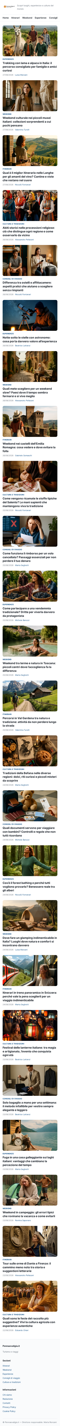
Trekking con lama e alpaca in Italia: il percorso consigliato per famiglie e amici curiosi (30, 66)
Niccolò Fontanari (23, 184)
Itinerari (15, 17)
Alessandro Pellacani (24, 239)
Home (6, 17)
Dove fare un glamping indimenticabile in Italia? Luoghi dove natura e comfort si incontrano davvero (30, 941)
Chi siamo (7, 1395)
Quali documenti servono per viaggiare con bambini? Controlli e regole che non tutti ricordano (29, 831)
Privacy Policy (9, 1407)
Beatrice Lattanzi (22, 345)
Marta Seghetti (22, 565)
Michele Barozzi (22, 620)
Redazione (8, 1399)
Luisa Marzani (21, 75)
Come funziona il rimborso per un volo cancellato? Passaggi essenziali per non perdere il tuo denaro (29, 557)
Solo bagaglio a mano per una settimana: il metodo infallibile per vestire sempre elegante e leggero (30, 1106)
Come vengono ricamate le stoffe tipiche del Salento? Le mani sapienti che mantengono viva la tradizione (30, 502)
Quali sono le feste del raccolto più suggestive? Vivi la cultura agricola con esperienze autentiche (29, 1322)
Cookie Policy (9, 1411)
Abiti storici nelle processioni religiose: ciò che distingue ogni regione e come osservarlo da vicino (29, 231)
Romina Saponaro (23, 1220)
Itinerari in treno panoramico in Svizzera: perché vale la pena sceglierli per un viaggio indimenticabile (30, 996)
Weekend (27, 17)
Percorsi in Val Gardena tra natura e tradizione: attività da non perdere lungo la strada (29, 722)
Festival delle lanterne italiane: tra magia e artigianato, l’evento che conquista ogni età (29, 1051)
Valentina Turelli (22, 129)
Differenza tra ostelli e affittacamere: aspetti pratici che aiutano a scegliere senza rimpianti (28, 286)
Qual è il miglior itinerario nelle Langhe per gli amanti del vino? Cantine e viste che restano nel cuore (28, 176)
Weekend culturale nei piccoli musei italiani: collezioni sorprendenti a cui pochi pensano (27, 121)
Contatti (6, 1403)
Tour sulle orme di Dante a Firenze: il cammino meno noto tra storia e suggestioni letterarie (27, 1267)
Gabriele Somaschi (23, 455)
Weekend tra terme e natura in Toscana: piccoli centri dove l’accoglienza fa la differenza (29, 667)
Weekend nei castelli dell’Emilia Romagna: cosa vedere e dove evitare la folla (29, 447)
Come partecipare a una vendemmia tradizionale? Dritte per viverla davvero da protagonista (29, 612)
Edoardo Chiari (21, 1330)
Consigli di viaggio (12, 279)
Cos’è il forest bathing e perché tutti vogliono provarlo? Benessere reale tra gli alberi (29, 886)
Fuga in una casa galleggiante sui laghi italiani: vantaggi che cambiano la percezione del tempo (28, 1161)
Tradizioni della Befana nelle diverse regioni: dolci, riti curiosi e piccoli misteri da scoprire (30, 776)
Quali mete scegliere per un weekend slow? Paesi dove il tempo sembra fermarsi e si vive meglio (27, 392)
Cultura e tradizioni (13, 224)
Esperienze (40, 17)
